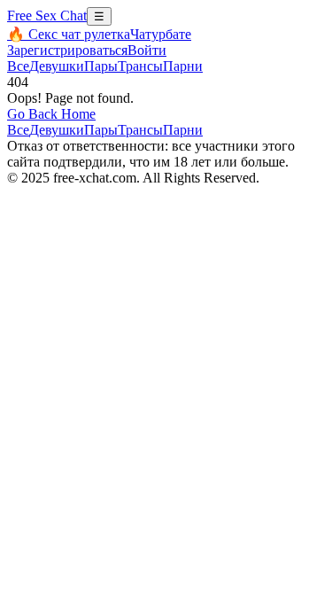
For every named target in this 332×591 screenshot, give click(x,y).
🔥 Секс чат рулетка (68, 34)
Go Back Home (51, 113)
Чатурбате (160, 34)
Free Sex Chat (47, 15)
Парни (183, 66)
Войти (146, 50)
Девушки (56, 66)
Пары (101, 66)
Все (18, 66)
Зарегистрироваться (67, 50)
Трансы (140, 66)
